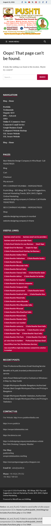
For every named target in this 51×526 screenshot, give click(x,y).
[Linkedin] (25, 2)
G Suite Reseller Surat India (36, 326)
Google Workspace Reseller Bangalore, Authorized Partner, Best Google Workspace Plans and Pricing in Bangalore (25, 388)
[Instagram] (39, 2)
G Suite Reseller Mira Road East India (17, 312)
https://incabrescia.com (12, 435)
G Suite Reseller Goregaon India (15, 287)
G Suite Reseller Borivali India (15, 269)
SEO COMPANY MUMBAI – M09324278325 (22, 207)
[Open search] (45, 41)
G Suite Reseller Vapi (12, 333)
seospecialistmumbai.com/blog (15, 456)
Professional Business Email (36, 341)
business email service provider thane (17, 240)
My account (8, 181)
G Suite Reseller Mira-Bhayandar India (18, 305)
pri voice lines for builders (13, 341)
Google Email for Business (13, 248)
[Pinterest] (36, 2)
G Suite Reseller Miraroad (13, 308)
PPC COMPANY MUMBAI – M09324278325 (22, 186)
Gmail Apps (40, 244)
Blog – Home (8, 101)
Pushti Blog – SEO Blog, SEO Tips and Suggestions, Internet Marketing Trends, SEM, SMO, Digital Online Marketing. (24, 193)
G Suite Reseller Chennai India (15, 273)
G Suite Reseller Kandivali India (15, 294)
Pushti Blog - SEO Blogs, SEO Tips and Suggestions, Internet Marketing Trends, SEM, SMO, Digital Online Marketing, (25, 492)
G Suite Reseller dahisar (13, 276)
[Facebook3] (46, 2)
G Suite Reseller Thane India (14, 330)
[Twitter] (32, 2)
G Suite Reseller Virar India (36, 337)
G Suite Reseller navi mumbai (15, 323)
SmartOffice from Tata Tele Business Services (20, 344)
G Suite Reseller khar (37, 294)
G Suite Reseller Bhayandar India (16, 266)
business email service (12, 237)
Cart (5, 172)
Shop (5, 212)
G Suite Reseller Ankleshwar (14, 258)
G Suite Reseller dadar (37, 273)
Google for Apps (31, 248)
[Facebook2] (42, 2)
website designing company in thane (18, 220)
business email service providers (35, 237)
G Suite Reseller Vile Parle (14, 337)
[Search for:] (25, 77)
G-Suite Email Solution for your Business (18, 244)
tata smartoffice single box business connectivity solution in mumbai (25, 349)
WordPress (17, 499)
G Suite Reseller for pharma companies (18, 283)
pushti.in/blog (8, 453)
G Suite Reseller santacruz (13, 326)
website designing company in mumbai (19, 216)
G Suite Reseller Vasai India (32, 333)
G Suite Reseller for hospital (14, 280)
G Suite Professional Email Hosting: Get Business (21, 251)
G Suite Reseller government (14, 291)
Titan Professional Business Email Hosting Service (24, 366)
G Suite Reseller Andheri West (15, 255)
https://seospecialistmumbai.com (15, 429)
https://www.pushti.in (11, 423)
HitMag (28, 499)
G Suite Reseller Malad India (14, 298)
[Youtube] (29, 2)
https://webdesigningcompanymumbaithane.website (23, 441)
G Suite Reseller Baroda (12, 262)
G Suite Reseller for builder (34, 276)
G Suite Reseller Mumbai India (15, 319)
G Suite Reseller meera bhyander (16, 301)
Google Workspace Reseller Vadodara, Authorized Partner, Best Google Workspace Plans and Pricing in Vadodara (25, 398)
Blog (5, 168)
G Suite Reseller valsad (35, 330)
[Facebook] (22, 2)
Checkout (7, 177)
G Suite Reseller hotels (36, 291)
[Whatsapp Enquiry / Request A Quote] (42, 30)
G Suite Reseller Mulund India (15, 316)
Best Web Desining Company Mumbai (18, 444)
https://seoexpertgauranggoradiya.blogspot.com (21, 462)
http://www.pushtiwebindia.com (26, 417)
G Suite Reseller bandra (35, 258)
